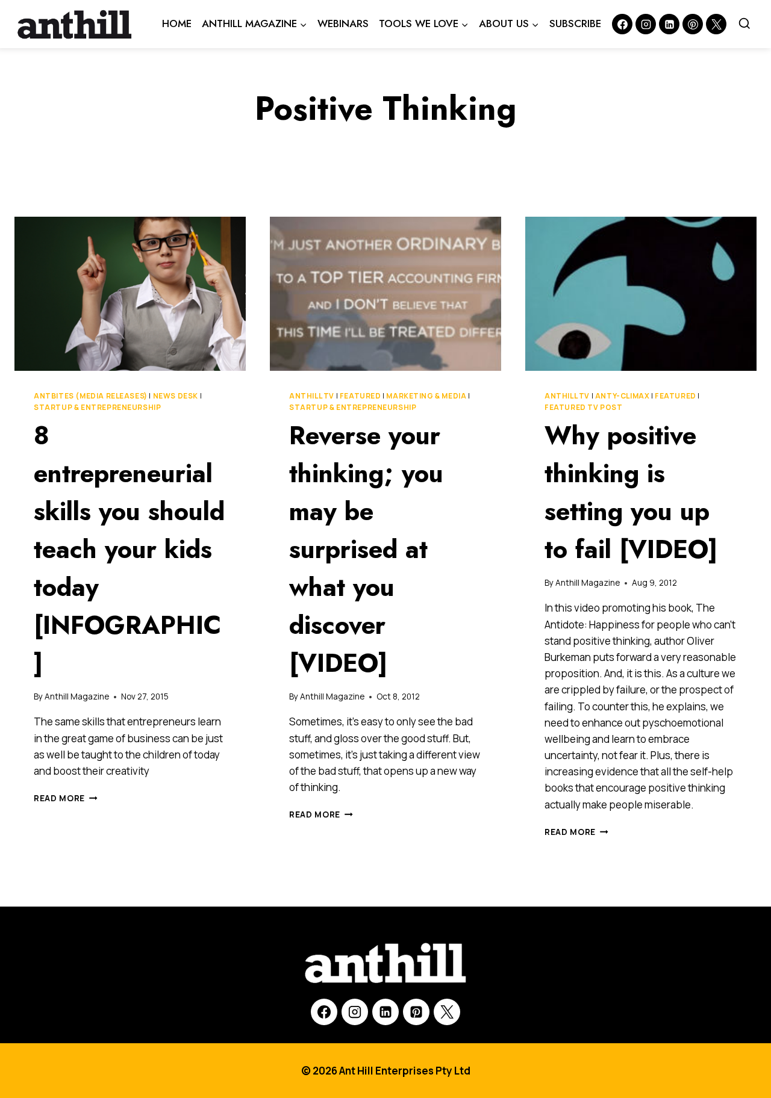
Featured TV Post (584, 407)
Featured (360, 396)
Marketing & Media (426, 396)
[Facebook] (622, 24)
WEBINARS (343, 23)
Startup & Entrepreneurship (97, 407)
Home (177, 23)
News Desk (175, 396)
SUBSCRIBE (575, 23)
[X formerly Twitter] (716, 24)
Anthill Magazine (77, 696)
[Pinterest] (692, 24)
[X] (447, 1012)
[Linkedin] (669, 24)
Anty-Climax (622, 396)
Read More (66, 798)
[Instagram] (645, 24)
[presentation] (130, 294)
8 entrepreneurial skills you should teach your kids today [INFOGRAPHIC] (129, 549)
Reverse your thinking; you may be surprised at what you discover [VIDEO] (366, 549)
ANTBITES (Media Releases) (91, 396)
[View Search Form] (744, 24)
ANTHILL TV (311, 396)
